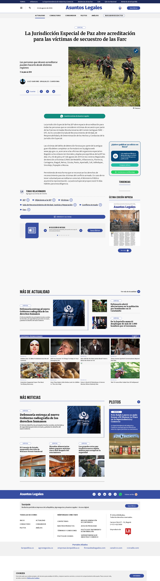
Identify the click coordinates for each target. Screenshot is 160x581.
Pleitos (115, 402)
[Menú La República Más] (21, 8)
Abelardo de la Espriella (129, 2)
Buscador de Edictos (114, 15)
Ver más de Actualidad (128, 291)
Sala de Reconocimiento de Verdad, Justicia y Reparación (48, 205)
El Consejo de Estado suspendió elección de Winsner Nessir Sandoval (31, 449)
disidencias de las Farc (85, 2)
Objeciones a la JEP (43, 200)
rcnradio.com (133, 548)
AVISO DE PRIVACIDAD (89, 526)
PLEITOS (84, 15)
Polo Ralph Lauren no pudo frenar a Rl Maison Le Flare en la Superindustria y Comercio (124, 418)
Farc (24, 209)
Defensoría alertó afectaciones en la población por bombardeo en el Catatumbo (125, 307)
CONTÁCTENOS (62, 521)
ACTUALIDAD (40, 15)
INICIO (22, 520)
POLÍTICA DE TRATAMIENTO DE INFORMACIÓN (91, 530)
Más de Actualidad (35, 291)
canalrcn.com (116, 548)
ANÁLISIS (95, 15)
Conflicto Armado (90, 205)
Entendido (136, 575)
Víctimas (65, 200)
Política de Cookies (33, 578)
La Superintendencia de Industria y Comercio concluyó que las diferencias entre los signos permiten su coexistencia (124, 427)
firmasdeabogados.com (94, 548)
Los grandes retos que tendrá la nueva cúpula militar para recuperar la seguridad (90, 449)
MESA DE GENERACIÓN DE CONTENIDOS (89, 521)
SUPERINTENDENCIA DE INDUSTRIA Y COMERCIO (89, 536)
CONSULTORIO (55, 15)
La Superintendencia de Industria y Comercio (57, 2)
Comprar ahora (125, 165)
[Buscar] (29, 8)
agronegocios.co (45, 548)
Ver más (123, 250)
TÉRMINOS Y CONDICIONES (67, 530)
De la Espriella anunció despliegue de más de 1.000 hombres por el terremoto (124, 323)
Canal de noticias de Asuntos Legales (76, 116)
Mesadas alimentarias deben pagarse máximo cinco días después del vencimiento (59, 449)
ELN (99, 2)
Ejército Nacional (110, 2)
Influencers (34, 2)
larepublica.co (27, 548)
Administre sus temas (64, 217)
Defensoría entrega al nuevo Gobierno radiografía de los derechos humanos (35, 311)
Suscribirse (133, 8)
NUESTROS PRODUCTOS (65, 526)
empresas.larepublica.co (68, 548)
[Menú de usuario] (120, 8)
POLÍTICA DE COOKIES (65, 536)
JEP (24, 200)
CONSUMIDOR (70, 15)
